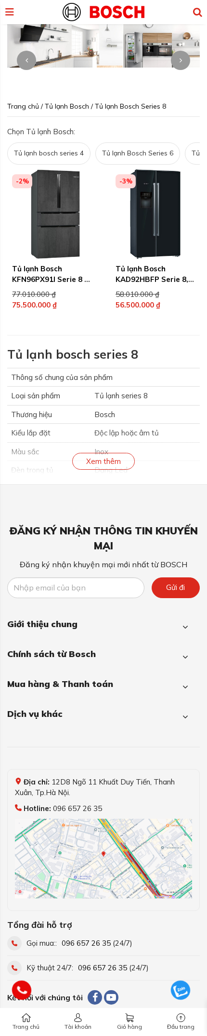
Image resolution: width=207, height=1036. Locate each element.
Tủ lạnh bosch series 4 (49, 153)
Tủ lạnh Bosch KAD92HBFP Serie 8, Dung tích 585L (152, 279)
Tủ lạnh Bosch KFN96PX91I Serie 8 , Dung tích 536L (49, 279)
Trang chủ (26, 1026)
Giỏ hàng (129, 1026)
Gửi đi (175, 587)
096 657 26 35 (86, 943)
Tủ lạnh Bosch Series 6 (137, 153)
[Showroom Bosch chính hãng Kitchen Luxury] (103, 11)
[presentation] (26, 60)
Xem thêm (103, 461)
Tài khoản (78, 1026)
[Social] (95, 997)
